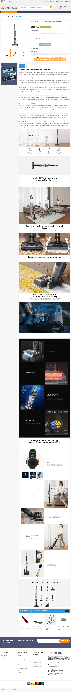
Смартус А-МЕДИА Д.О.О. (10, 689)
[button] (64, 7)
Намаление (4, 655)
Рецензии (47, 66)
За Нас (19, 657)
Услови (19, 655)
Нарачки (35, 660)
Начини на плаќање (22, 659)
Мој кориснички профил (49, 1)
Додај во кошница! (46, 44)
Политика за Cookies (22, 668)
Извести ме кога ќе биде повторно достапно (50, 59)
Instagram (52, 678)
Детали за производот (34, 66)
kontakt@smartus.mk (56, 674)
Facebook (48, 678)
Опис (22, 66)
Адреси (35, 664)
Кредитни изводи (37, 662)
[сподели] (37, 51)
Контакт (19, 670)
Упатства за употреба (22, 666)
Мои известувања (37, 666)
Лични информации (38, 658)
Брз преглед (21, 630)
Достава (19, 664)
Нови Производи (5, 657)
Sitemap (19, 672)
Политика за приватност (23, 661)
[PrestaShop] (9, 74)
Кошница (57, 1)
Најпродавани (5, 659)
